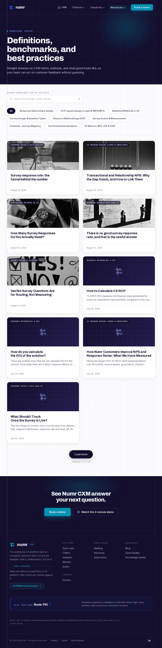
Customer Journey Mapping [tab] (25, 126)
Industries (96, 7)
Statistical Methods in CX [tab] (125, 111)
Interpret (67, 557)
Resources (116, 7)
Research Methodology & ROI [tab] (69, 118)
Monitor (67, 562)
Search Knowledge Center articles (28, 93)
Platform (77, 7)
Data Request (77, 640)
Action (66, 566)
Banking (98, 548)
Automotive (100, 557)
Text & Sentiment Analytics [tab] (62, 126)
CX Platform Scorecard (24, 586)
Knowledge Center (135, 557)
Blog (127, 548)
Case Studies (132, 552)
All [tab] (11, 111)
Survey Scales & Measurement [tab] (109, 118)
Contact (67, 580)
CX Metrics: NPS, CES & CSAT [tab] (100, 126)
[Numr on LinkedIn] (149, 640)
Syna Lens (68, 548)
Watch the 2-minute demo (97, 512)
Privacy (54, 640)
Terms (64, 640)
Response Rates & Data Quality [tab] (36, 111)
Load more (81, 454)
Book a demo (142, 7)
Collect (66, 552)
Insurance (99, 552)
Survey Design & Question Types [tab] (28, 118)
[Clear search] (79, 98)
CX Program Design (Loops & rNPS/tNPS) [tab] (83, 111)
